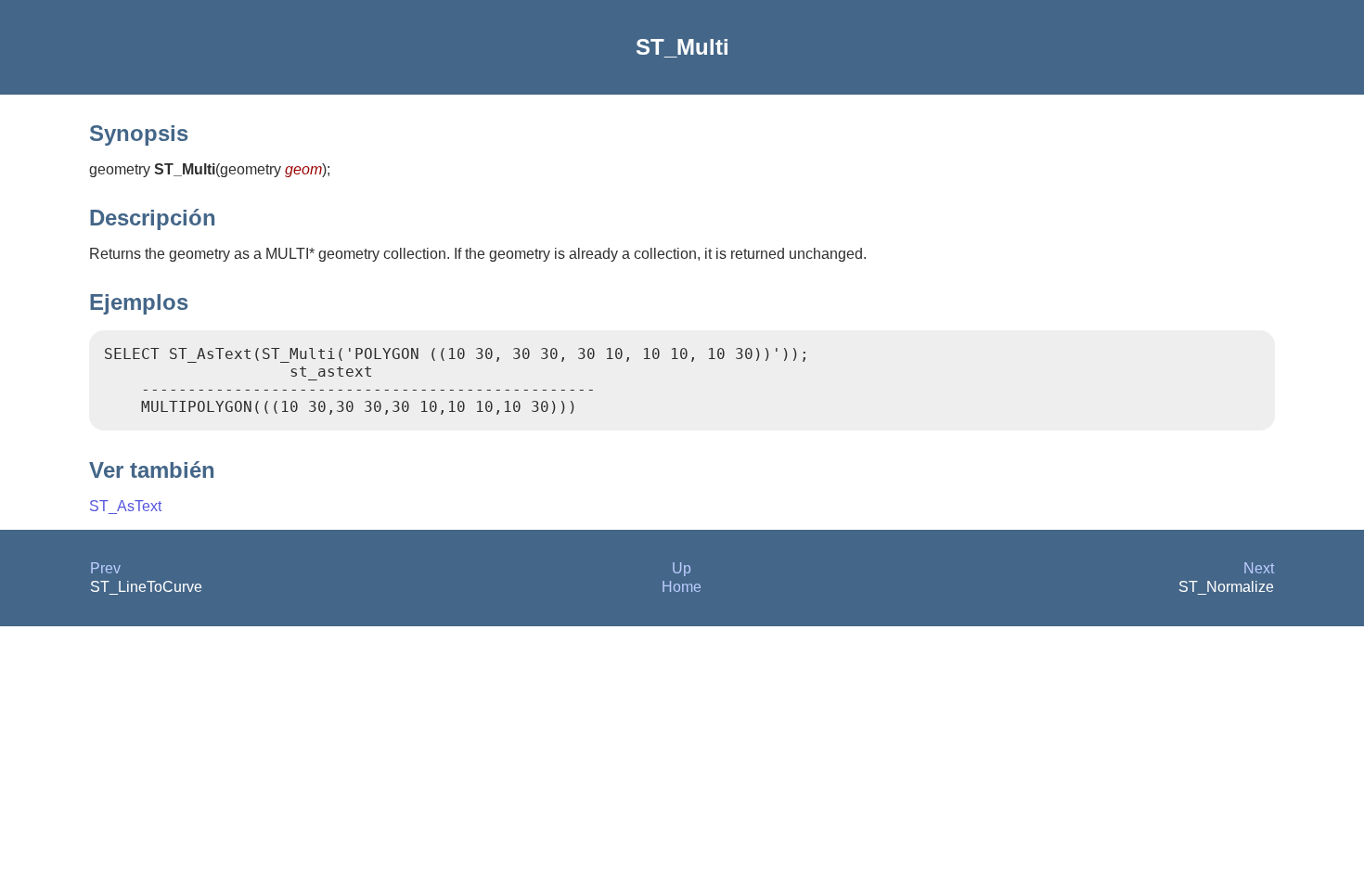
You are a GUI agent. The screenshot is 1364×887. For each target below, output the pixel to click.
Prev (105, 568)
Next (1258, 568)
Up (681, 568)
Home (681, 587)
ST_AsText (125, 506)
